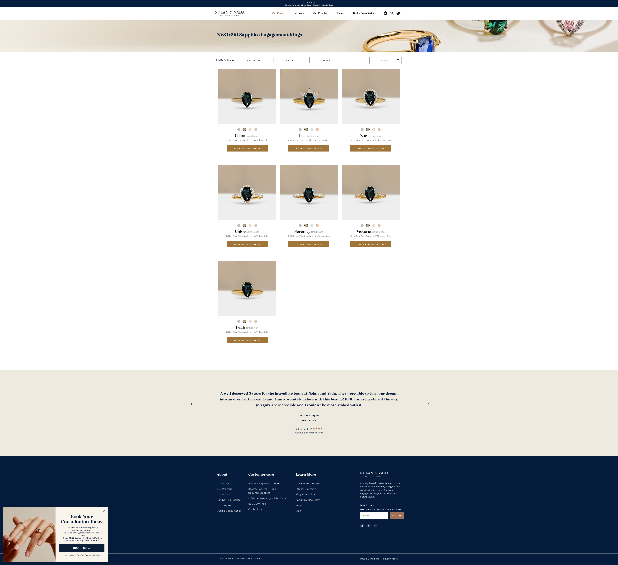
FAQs (299, 505)
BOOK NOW (82, 548)
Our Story (223, 483)
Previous (190, 405)
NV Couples (224, 505)
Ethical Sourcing (306, 488)
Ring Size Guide (305, 494)
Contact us (255, 509)
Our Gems (298, 13)
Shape (289, 60)
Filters (225, 60)
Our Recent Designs (308, 483)
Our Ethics (223, 494)
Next (427, 405)
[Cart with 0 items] (385, 13)
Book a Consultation (364, 13)
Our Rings (277, 13)
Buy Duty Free (257, 503)
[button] (390, 13)
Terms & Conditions (368, 558)
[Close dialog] (104, 511)
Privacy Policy (390, 558)
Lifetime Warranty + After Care (267, 498)
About (340, 13)
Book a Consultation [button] (247, 148)
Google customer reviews (309, 432)
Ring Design (254, 60)
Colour (325, 60)
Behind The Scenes (229, 499)
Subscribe (396, 515)
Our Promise (320, 13)
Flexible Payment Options (264, 483)
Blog (298, 510)
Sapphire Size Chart (308, 499)
